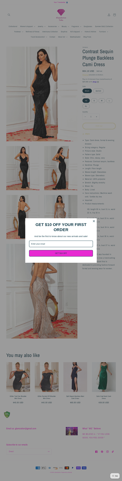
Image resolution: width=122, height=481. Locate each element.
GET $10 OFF (61, 253)
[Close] (94, 221)
